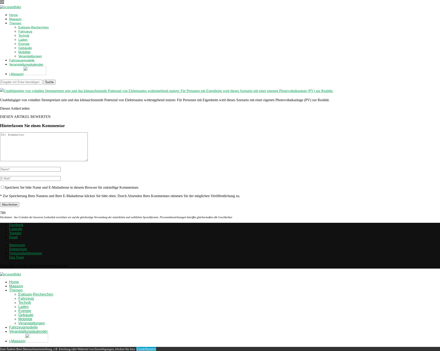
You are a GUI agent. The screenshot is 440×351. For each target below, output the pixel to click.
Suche (49, 82)
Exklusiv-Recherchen (33, 27)
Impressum (17, 245)
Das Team (16, 257)
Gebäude (25, 48)
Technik (23, 35)
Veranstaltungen (30, 56)
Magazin (15, 19)
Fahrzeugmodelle (22, 60)
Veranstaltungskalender (26, 64)
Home (13, 15)
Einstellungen (146, 349)
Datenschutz (18, 249)
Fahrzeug (25, 31)
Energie (24, 44)
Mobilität (24, 52)
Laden (23, 39)
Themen (15, 23)
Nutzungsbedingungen (25, 253)
